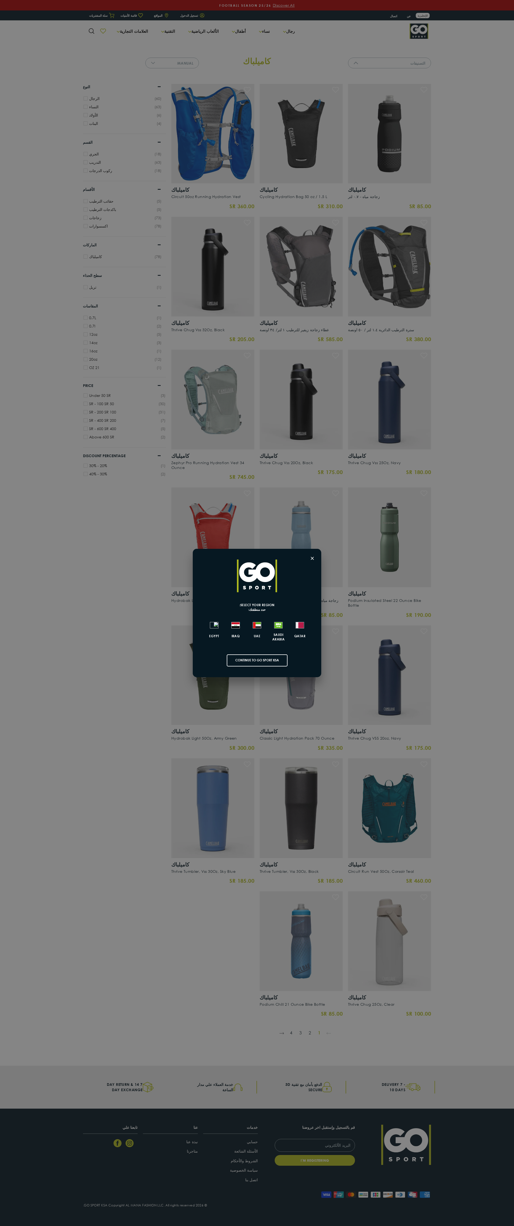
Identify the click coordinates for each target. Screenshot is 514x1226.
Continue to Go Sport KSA (257, 660)
